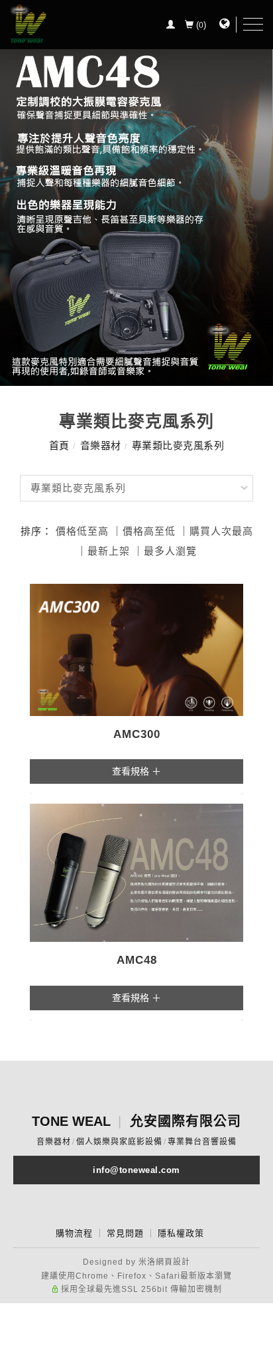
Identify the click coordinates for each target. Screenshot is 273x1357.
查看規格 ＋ (136, 771)
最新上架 (108, 551)
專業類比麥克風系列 (178, 445)
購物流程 (74, 1233)
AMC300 (136, 734)
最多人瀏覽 (170, 551)
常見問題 (125, 1233)
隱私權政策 (181, 1233)
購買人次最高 (221, 531)
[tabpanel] (136, 193)
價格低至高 (82, 531)
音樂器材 (100, 445)
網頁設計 (173, 1262)
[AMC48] (136, 871)
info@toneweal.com (136, 1170)
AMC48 (137, 960)
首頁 (59, 445)
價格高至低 (149, 531)
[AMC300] (136, 648)
